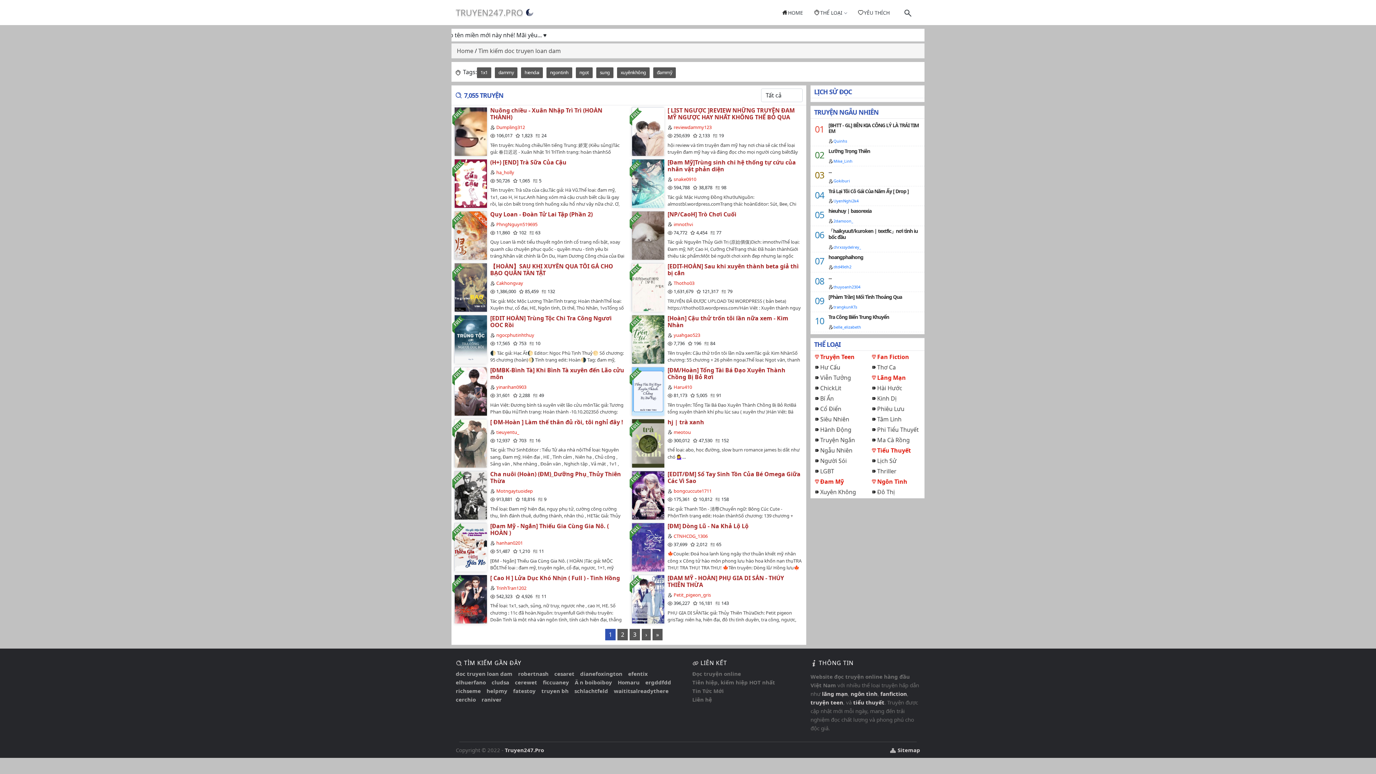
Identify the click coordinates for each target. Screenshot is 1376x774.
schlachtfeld (591, 690)
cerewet (526, 682)
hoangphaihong (845, 257)
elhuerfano (471, 682)
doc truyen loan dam (484, 673)
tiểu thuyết (868, 702)
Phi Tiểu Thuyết (898, 430)
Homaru (629, 682)
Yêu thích (877, 12)
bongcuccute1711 (693, 491)
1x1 (484, 72)
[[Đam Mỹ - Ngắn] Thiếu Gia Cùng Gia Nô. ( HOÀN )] (470, 547)
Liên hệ (702, 699)
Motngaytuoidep (514, 491)
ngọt (584, 72)
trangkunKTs (845, 307)
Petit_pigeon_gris (692, 595)
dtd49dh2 (842, 266)
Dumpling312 (510, 127)
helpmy (497, 690)
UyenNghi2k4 (846, 201)
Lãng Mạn (891, 378)
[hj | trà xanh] (648, 443)
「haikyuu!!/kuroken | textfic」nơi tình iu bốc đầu (873, 234)
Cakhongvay (509, 283)
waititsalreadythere (641, 690)
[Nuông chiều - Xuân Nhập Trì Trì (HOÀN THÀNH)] (470, 131)
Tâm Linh (889, 419)
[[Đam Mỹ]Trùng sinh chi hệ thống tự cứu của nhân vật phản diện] (648, 183)
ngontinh (559, 72)
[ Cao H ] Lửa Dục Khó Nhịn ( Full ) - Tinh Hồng (555, 578)
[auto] (529, 12)
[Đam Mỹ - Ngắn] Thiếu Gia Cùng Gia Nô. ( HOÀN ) (549, 529)
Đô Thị (886, 492)
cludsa (500, 682)
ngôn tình (864, 693)
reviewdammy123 (693, 127)
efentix (638, 673)
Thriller (887, 471)
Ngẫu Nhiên (836, 450)
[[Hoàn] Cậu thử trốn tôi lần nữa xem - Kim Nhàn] (648, 339)
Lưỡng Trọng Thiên (849, 151)
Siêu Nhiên (834, 419)
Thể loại (831, 12)
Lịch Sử (887, 461)
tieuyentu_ (507, 432)
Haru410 (683, 387)
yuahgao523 (687, 335)
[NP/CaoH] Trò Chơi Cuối (702, 214)
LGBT (827, 471)
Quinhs (840, 141)
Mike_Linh (842, 161)
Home (795, 12)
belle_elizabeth (847, 327)
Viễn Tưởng (835, 378)
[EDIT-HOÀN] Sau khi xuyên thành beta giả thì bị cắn (733, 269)
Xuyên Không (838, 492)
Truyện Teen (837, 357)
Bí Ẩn (827, 398)
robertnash (533, 673)
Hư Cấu (830, 367)
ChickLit (830, 388)
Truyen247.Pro (489, 12)
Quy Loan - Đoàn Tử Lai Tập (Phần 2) (541, 214)
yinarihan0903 (511, 387)
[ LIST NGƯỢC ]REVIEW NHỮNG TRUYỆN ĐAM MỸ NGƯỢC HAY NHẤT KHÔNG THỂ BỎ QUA (731, 113)
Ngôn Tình (892, 482)
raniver (492, 699)
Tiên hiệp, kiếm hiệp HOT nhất (733, 682)
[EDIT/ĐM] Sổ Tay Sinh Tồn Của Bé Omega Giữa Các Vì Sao (734, 477)
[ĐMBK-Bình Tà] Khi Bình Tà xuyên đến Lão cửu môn (557, 373)
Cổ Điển (830, 409)
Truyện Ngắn (837, 440)
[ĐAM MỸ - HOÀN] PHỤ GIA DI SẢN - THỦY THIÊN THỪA (726, 581)
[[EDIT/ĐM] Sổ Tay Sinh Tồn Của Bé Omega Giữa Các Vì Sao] (648, 495)
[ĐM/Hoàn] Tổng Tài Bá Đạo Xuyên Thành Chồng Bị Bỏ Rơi (726, 373)
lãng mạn (835, 693)
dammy (506, 72)
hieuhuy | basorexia (849, 210)
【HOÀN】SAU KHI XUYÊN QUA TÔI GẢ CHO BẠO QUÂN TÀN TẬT (551, 269)
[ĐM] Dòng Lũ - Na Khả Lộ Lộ (708, 526)
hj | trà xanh (686, 422)
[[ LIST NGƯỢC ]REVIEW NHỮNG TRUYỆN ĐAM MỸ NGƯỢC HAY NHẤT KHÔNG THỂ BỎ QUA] (648, 131)
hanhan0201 (509, 543)
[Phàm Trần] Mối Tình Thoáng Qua (865, 296)
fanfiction (893, 693)
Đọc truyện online (716, 673)
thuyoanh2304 (846, 287)
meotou (682, 432)
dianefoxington (601, 673)
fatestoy (524, 690)
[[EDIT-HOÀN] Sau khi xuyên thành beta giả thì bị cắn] (648, 287)
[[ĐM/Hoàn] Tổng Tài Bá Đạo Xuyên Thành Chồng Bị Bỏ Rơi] (648, 391)
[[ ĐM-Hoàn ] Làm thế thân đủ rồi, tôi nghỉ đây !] (470, 443)
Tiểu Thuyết (894, 450)
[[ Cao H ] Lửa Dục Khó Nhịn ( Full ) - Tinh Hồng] (470, 599)
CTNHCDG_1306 (691, 536)
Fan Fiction (893, 357)
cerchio (466, 699)
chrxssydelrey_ (847, 247)
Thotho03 (684, 283)
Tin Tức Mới (708, 690)
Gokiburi (841, 180)
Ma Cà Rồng (893, 440)
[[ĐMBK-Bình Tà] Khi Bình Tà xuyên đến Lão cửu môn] (470, 391)
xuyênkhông (633, 72)
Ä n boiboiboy (593, 682)
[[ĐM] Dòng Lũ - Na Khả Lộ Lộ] (648, 547)
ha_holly (505, 172)
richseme (468, 690)
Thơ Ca (886, 367)
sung (605, 72)
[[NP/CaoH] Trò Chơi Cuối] (648, 235)
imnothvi (683, 224)
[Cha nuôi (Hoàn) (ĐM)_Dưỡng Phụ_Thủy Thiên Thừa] (470, 495)
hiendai (532, 72)
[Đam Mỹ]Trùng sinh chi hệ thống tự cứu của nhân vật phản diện (732, 165)
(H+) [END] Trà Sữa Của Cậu (528, 162)
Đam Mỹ (832, 482)
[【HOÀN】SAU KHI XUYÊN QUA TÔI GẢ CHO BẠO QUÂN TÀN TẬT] (470, 287)
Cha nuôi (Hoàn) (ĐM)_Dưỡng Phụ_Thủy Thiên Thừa (555, 477)
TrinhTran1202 (511, 588)
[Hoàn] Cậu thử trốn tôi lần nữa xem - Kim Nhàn (728, 321)
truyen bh (555, 690)
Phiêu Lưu (890, 409)
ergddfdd (658, 682)
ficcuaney (556, 682)
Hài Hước (889, 388)
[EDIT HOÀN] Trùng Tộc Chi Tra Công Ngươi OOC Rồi (551, 321)
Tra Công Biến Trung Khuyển (858, 317)
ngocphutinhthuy (515, 335)
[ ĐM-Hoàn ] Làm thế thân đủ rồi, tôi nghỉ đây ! (556, 422)
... (830, 171)
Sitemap (908, 750)
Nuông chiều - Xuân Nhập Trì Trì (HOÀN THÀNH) (546, 113)
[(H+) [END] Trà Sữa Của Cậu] (470, 183)
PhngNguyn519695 (517, 224)
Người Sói (833, 461)
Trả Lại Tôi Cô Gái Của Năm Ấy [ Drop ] (868, 191)
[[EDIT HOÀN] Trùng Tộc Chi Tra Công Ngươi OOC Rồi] (470, 339)
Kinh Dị (887, 398)
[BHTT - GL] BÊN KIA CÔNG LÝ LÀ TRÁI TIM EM (873, 128)
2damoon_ (843, 221)
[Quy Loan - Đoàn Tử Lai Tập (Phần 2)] (470, 235)
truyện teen (827, 702)
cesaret (564, 673)
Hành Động (835, 430)
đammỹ (665, 72)
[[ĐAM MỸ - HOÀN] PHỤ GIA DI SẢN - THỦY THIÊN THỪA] (648, 599)
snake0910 (685, 179)
